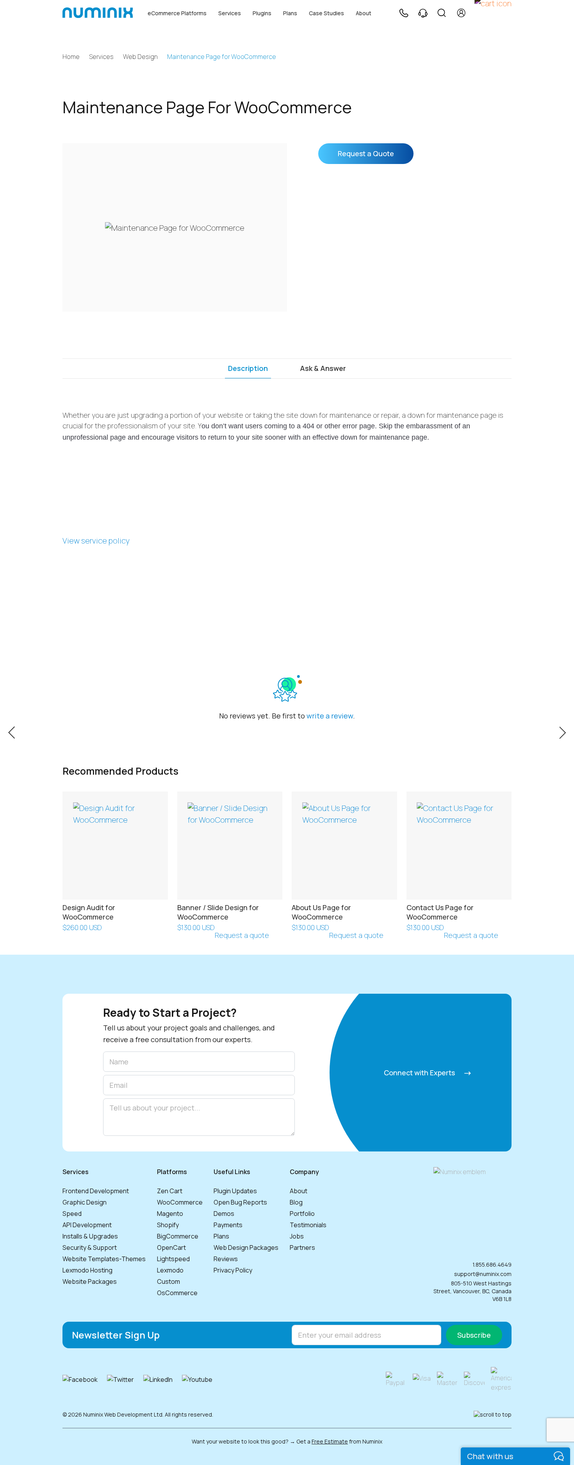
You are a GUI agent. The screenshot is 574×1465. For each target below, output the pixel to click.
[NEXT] (562, 731)
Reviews (226, 1259)
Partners (302, 1247)
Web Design (140, 57)
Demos (224, 1213)
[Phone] (403, 13)
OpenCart (171, 1247)
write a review (330, 715)
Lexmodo (170, 1270)
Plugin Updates (235, 1191)
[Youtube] (197, 1379)
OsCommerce (177, 1293)
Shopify (168, 1225)
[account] (461, 13)
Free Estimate (330, 1441)
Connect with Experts (420, 1072)
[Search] (441, 13)
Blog (296, 1202)
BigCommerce (177, 1236)
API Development (87, 1225)
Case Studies (326, 13)
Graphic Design (84, 1202)
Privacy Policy (233, 1270)
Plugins (262, 13)
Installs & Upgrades (90, 1236)
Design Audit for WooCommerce (88, 912)
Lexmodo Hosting (87, 1270)
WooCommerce (180, 1202)
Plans (290, 13)
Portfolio (302, 1213)
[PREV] (11, 731)
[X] (120, 1379)
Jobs (297, 1236)
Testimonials (308, 1225)
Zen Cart (169, 1191)
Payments (228, 1225)
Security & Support (89, 1247)
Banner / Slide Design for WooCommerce (218, 912)
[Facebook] (80, 1379)
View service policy (96, 540)
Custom (168, 1281)
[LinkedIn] (158, 1379)
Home (71, 57)
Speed (72, 1213)
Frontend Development (95, 1191)
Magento (170, 1213)
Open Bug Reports (240, 1202)
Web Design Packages (246, 1247)
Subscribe (474, 1335)
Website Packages (89, 1281)
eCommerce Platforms (177, 13)
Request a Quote (366, 153)
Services (229, 13)
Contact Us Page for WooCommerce (440, 912)
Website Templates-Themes (104, 1259)
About (363, 13)
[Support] (423, 13)
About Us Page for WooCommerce (321, 912)
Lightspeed (173, 1259)
